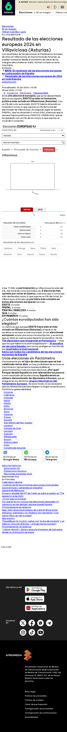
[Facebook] (31, 625)
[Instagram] (23, 635)
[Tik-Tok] (31, 635)
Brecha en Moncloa (53, 2)
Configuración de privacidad (39, 708)
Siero (19, 254)
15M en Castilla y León (14, 31)
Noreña (53, 254)
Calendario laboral (12, 482)
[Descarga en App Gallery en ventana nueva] (36, 610)
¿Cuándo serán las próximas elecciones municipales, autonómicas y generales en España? (30, 486)
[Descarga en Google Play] (36, 592)
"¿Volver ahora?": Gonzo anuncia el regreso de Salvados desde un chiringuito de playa (32, 531)
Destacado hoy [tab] (10, 476)
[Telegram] (49, 625)
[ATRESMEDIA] (33, 655)
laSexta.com (9, 82)
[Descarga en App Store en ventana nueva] (34, 601)
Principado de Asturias (26, 149)
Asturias (49, 149)
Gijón (53, 248)
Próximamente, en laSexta (16, 526)
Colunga (21, 248)
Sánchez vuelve (36, 2)
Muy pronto (8, 518)
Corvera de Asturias (15, 447)
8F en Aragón (43, 12)
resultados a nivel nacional (22, 349)
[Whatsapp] (40, 625)
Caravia (30, 254)
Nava (32, 248)
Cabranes (8, 248)
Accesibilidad (31, 717)
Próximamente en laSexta (16, 507)
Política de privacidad (36, 696)
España (6, 149)
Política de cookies (34, 700)
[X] (3, 84)
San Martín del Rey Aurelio (18, 422)
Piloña (43, 248)
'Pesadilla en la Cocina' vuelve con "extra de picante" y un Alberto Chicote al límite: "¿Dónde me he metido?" (33, 522)
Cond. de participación (36, 704)
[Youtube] (40, 635)
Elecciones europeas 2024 (18, 473)
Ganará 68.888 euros (13, 490)
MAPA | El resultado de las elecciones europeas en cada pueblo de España (32, 72)
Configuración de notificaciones (41, 713)
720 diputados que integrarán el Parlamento (29, 340)
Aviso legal (30, 691)
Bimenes (8, 254)
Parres (42, 254)
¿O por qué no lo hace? (14, 498)
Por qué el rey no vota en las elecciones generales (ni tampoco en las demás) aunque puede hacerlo (30, 503)
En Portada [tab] (8, 479)
